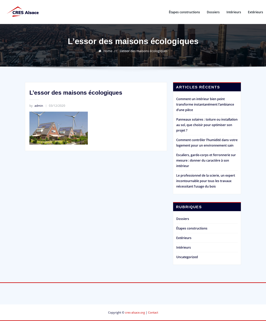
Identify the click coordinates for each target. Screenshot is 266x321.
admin (36, 106)
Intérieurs (233, 12)
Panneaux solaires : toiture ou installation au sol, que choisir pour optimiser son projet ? (207, 124)
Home (107, 51)
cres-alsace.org (135, 312)
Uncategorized (187, 257)
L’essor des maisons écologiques (143, 51)
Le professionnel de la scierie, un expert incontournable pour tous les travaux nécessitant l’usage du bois (205, 181)
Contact (153, 312)
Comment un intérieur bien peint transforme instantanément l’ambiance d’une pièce (205, 104)
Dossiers (213, 12)
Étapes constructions (184, 12)
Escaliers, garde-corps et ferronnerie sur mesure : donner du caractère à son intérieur (206, 160)
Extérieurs (255, 12)
